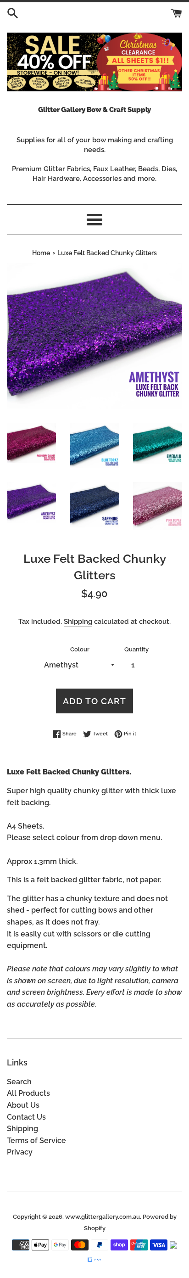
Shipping (78, 621)
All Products (28, 1093)
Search (19, 1081)
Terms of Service (36, 1140)
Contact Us (26, 1117)
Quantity (136, 649)
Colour (79, 649)
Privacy (20, 1152)
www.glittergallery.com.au (102, 1216)
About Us (23, 1105)
